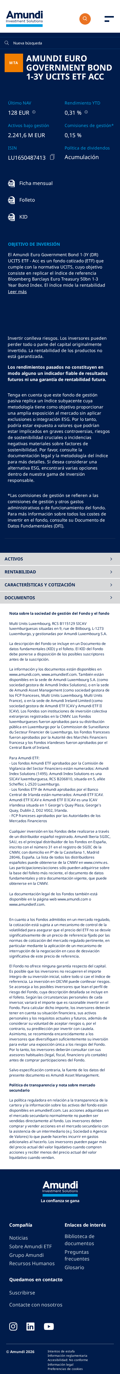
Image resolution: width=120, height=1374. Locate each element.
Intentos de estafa (61, 1351)
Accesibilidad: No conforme (68, 1360)
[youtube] (49, 1327)
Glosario (74, 1267)
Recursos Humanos (32, 1263)
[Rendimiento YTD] (86, 112)
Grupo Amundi (26, 1255)
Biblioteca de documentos (79, 1240)
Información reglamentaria (67, 1355)
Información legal (61, 1364)
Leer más (17, 291)
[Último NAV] (33, 112)
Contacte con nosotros (35, 1304)
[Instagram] (13, 1327)
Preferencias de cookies (65, 1369)
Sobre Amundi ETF (30, 1246)
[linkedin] (30, 1327)
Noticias (18, 1237)
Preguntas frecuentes (77, 1255)
